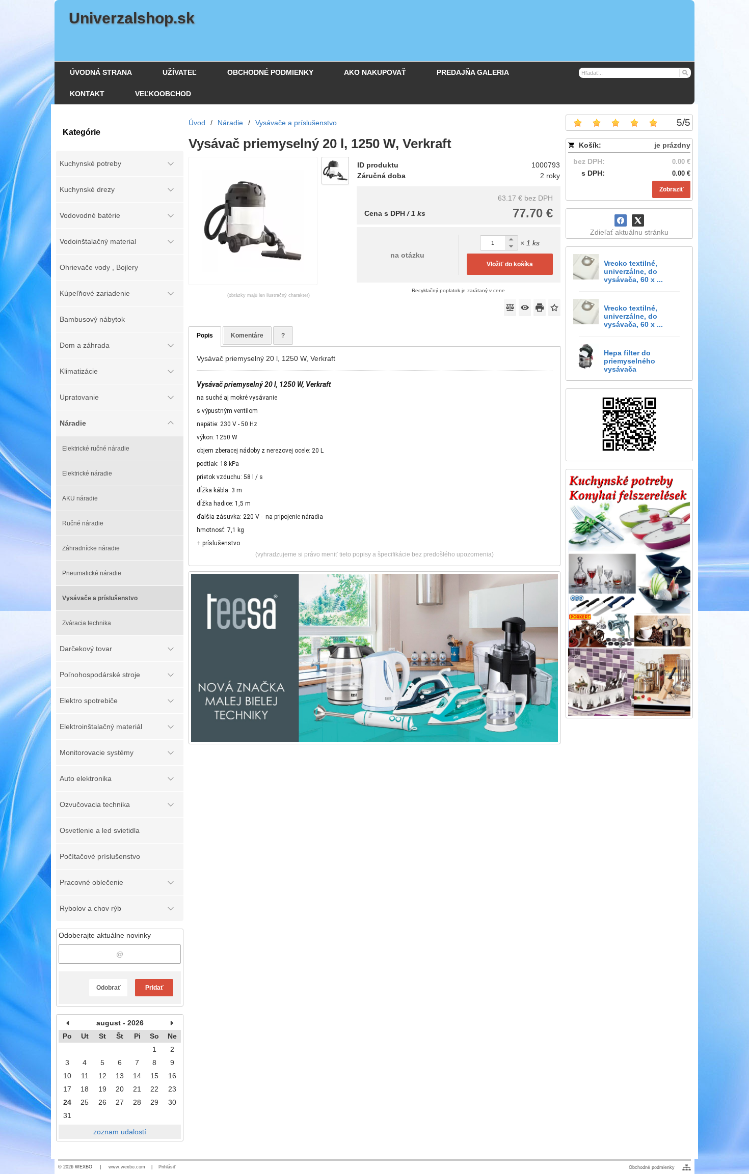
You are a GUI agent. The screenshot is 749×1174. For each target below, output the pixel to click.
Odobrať (108, 987)
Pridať (154, 987)
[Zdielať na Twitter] (638, 220)
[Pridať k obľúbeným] (554, 307)
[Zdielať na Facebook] (620, 220)
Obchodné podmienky (652, 1167)
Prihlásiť (166, 1166)
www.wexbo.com (127, 1166)
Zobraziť (671, 189)
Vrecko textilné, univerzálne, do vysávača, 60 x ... (633, 271)
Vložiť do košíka (510, 264)
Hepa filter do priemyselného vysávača (629, 361)
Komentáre (247, 335)
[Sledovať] (525, 307)
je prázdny (672, 145)
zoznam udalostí (119, 1132)
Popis (205, 335)
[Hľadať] (684, 72)
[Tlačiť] (539, 307)
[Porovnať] (510, 307)
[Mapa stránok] (686, 1167)
